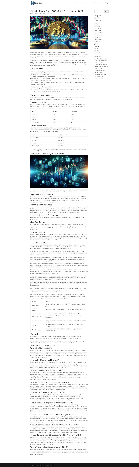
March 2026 (97, 26)
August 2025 (97, 41)
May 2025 (96, 48)
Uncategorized (97, 20)
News (81, 3)
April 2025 (96, 50)
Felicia (33, 13)
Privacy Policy (95, 3)
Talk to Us (103, 3)
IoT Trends (45, 13)
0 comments (53, 13)
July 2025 (96, 44)
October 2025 (97, 37)
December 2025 (98, 32)
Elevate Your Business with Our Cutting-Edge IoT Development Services (101, 76)
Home (76, 3)
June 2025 (96, 46)
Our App (87, 3)
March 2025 (97, 52)
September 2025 (98, 39)
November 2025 (98, 35)
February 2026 (97, 28)
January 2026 (97, 30)
